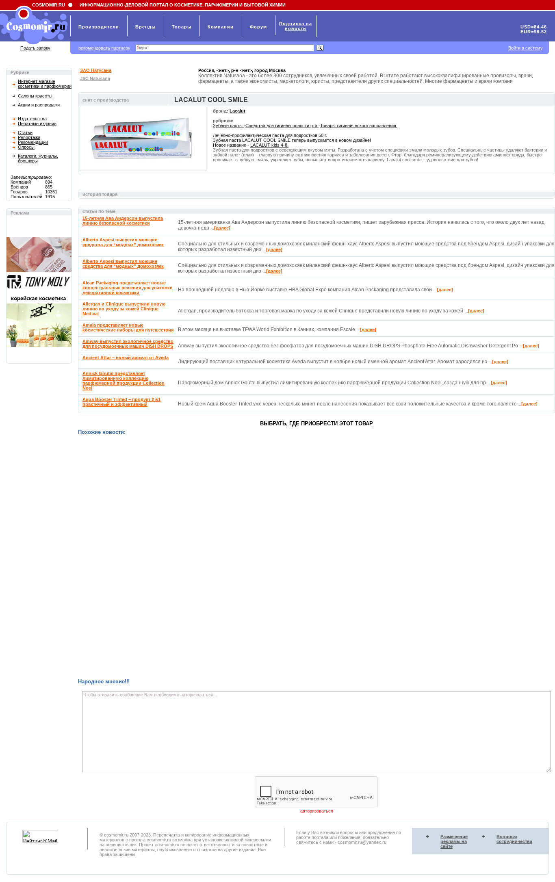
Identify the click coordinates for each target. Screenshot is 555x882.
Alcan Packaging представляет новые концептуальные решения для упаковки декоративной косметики (127, 287)
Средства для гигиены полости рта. (282, 125)
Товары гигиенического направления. (358, 125)
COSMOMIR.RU (48, 4)
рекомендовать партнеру (104, 48)
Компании (221, 26)
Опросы (26, 147)
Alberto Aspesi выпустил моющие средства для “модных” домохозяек (123, 242)
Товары (181, 26)
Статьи (25, 132)
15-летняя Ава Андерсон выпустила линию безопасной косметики (122, 220)
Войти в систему (525, 48)
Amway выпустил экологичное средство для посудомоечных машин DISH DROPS (127, 344)
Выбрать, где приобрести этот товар (316, 423)
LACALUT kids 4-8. (269, 145)
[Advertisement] (316, 557)
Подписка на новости (295, 26)
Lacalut (237, 110)
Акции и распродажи (39, 104)
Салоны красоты (35, 95)
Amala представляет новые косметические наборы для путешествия (127, 327)
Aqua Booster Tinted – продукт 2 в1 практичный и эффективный (121, 402)
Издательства (32, 118)
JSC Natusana (95, 78)
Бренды (145, 26)
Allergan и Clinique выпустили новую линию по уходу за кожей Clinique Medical (123, 308)
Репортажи (29, 137)
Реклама (20, 212)
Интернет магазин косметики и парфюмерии (45, 84)
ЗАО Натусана (95, 70)
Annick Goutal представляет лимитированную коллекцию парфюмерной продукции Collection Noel (123, 380)
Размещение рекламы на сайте (454, 841)
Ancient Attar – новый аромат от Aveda (125, 357)
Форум (258, 26)
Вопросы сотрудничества (514, 839)
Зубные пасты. (228, 125)
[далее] (222, 227)
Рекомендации (33, 142)
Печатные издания (37, 123)
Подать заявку (35, 48)
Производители (98, 26)
